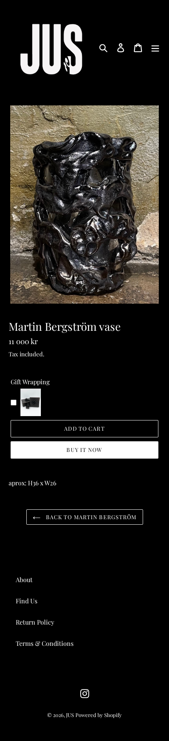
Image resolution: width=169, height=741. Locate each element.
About (24, 579)
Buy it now (84, 449)
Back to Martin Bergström (90, 517)
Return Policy (35, 622)
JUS (70, 715)
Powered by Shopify (98, 715)
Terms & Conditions (44, 643)
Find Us (26, 601)
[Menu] (155, 47)
